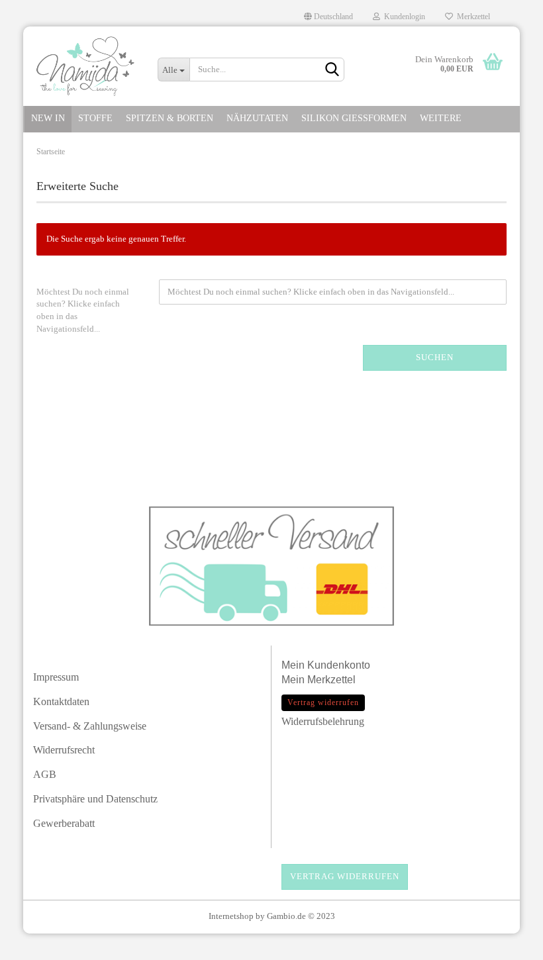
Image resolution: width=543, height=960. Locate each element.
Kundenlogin (402, 16)
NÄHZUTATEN (257, 118)
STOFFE (95, 118)
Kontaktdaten (61, 701)
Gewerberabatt (64, 823)
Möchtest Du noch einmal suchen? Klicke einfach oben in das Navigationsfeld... (82, 310)
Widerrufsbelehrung (322, 721)
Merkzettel (471, 16)
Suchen (435, 357)
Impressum (56, 677)
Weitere (441, 118)
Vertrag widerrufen (344, 876)
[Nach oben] (506, 943)
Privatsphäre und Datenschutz (95, 798)
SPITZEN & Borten (169, 118)
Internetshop (231, 916)
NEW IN (48, 118)
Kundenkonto (338, 665)
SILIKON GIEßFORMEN (354, 118)
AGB (44, 774)
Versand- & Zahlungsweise (89, 726)
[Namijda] (85, 66)
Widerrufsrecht (64, 749)
